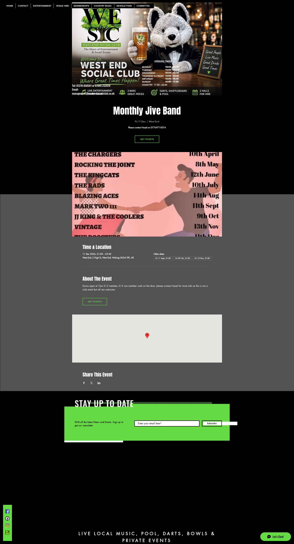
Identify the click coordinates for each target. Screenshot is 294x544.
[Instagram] (7, 525)
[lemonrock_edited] (7, 532)
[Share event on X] (91, 383)
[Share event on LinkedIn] (99, 383)
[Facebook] (7, 511)
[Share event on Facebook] (84, 383)
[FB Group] (7, 518)
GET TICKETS (147, 139)
